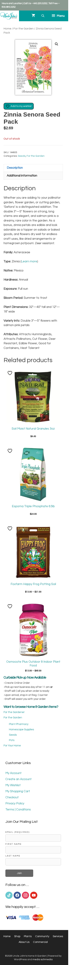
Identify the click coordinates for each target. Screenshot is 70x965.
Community (42, 936)
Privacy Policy (14, 803)
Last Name (12, 856)
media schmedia (42, 959)
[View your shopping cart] (33, 16)
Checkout (12, 797)
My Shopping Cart (17, 791)
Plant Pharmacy (18, 724)
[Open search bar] (43, 15)
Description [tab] (15, 167)
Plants (28, 936)
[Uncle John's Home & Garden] (8, 16)
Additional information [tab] (22, 175)
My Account (13, 773)
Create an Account (18, 779)
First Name (13, 844)
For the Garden (23, 28)
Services (58, 936)
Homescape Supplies (21, 729)
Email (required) (17, 832)
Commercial (40, 942)
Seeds (21, 156)
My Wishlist (13, 785)
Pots (11, 740)
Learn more (29, 261)
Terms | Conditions (18, 809)
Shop (17, 936)
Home (7, 28)
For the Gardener (14, 712)
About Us (24, 942)
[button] (56, 44)
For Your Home (12, 745)
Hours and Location (12, 3)
